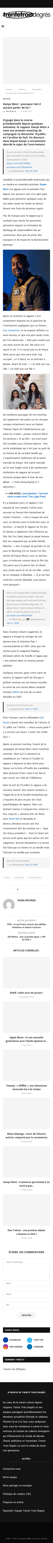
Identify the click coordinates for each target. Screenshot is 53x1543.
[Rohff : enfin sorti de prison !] (26, 972)
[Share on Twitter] (25, 889)
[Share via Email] (34, 889)
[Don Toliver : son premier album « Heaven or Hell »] (26, 1210)
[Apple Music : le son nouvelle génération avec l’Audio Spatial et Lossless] (26, 1017)
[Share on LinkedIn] (28, 889)
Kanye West (19, 878)
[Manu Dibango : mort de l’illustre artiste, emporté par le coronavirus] (26, 1113)
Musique (22, 89)
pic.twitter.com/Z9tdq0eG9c (19, 167)
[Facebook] (20, 3)
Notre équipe (10, 1477)
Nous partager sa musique (17, 1485)
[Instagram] (28, 3)
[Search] (50, 26)
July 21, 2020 (12, 623)
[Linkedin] (32, 3)
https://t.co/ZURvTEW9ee (18, 163)
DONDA (15, 692)
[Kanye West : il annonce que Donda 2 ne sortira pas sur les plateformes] (26, 1162)
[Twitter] (24, 3)
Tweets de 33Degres (14, 1369)
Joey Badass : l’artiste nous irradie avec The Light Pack (27, 495)
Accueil (9, 89)
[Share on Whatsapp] (31, 889)
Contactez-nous (12, 1469)
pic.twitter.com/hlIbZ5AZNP (19, 615)
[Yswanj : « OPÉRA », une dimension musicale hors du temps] (26, 1065)
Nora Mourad (11, 111)
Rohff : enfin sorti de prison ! (26, 992)
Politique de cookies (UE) (17, 1494)
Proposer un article (13, 1502)
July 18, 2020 (31, 171)
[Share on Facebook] (23, 889)
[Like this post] (19, 889)
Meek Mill (14, 819)
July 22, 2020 (31, 864)
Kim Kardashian (11, 330)
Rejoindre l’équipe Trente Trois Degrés (24, 1510)
